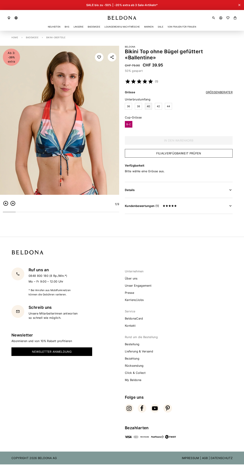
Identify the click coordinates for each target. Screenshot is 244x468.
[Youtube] (155, 408)
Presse (129, 292)
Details (130, 190)
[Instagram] (129, 408)
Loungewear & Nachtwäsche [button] (122, 26)
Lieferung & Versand (139, 351)
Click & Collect (135, 373)
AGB (205, 458)
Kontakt (130, 325)
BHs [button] (67, 26)
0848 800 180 (39, 276)
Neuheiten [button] (54, 26)
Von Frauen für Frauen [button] (182, 26)
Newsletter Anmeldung (51, 351)
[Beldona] (122, 18)
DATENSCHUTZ (222, 458)
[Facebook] (142, 408)
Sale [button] (160, 26)
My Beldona (133, 380)
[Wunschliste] (228, 18)
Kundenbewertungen (142, 206)
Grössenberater (219, 92)
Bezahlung (132, 358)
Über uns (131, 278)
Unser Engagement (138, 285)
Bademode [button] (94, 26)
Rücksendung (134, 365)
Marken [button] (148, 26)
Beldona (130, 46)
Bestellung (132, 344)
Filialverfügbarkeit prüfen (178, 153)
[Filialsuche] (9, 18)
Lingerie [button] (78, 26)
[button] (16, 18)
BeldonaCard (134, 318)
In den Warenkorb (178, 140)
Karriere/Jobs (134, 300)
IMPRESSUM (190, 458)
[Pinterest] (167, 408)
